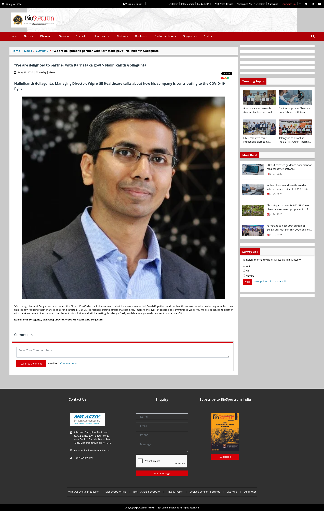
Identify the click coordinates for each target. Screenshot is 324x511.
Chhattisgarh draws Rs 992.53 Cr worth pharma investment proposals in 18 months (289, 207)
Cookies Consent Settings (205, 491)
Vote (247, 281)
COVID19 (42, 51)
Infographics (187, 3)
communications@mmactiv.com (92, 450)
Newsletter (172, 3)
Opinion (64, 36)
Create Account (68, 363)
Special (80, 36)
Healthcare (100, 36)
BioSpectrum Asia (115, 491)
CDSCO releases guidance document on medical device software (289, 166)
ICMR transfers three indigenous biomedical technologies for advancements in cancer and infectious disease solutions (259, 140)
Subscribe (273, 3)
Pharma (45, 36)
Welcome (133, 3)
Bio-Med (140, 36)
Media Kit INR (204, 3)
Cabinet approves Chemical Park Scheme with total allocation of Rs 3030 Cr (294, 110)
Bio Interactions (164, 36)
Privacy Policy (175, 491)
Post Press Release (223, 3)
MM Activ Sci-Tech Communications (161, 507)
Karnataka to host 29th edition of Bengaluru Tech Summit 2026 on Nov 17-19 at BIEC (288, 227)
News (27, 36)
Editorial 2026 (155, 4)
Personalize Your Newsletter (251, 3)
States (208, 36)
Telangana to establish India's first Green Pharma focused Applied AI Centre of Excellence (295, 140)
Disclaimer (250, 491)
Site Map (232, 491)
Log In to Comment (31, 363)
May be (249, 275)
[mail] (222, 77)
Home (13, 36)
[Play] (228, 77)
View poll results (263, 281)
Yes (247, 265)
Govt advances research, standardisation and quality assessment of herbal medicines (259, 110)
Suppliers (189, 36)
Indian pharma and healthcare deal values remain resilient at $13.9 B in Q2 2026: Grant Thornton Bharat (287, 187)
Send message (162, 473)
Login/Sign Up (289, 3)
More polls (281, 281)
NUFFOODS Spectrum (146, 491)
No (247, 270)
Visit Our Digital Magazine (83, 491)
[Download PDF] (225, 77)
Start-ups (122, 36)
